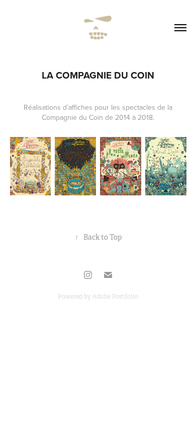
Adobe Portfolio (115, 297)
